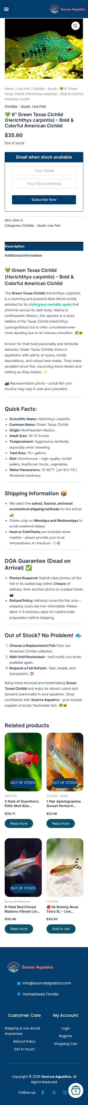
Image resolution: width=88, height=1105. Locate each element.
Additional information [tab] (23, 255)
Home (9, 89)
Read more (18, 823)
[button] (6, 9)
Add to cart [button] (61, 929)
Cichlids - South (45, 89)
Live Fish (23, 89)
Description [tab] (14, 246)
